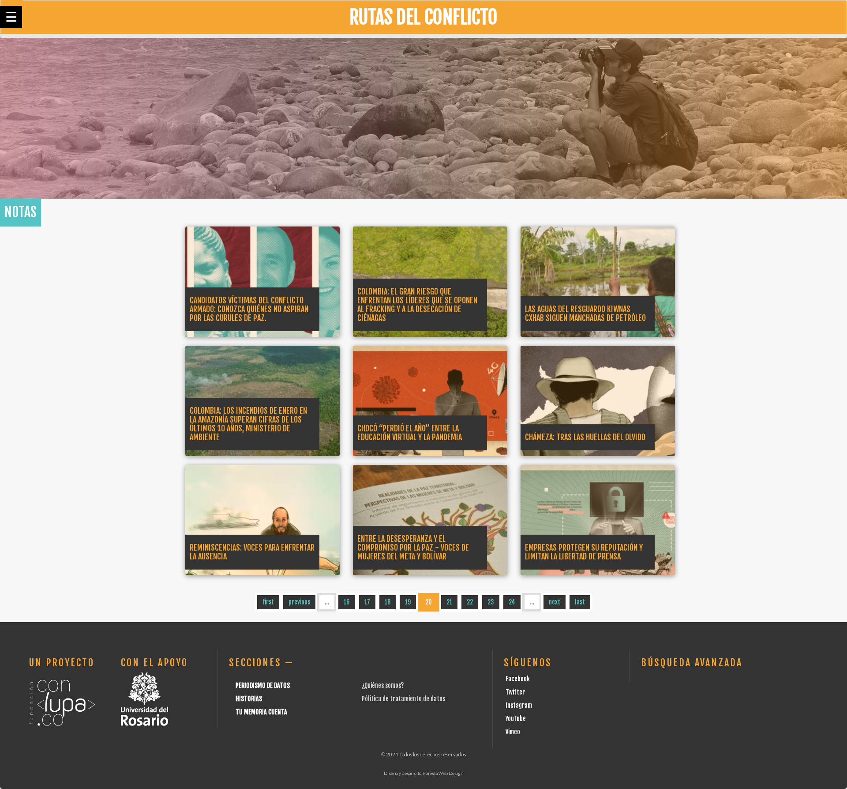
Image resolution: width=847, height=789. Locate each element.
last (580, 602)
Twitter (515, 692)
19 (408, 602)
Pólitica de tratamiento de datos (403, 698)
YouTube (516, 718)
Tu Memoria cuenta (261, 712)
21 (449, 602)
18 (387, 602)
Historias (249, 698)
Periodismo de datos (263, 685)
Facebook (518, 679)
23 (490, 602)
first (268, 602)
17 (367, 602)
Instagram (519, 705)
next (554, 602)
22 (470, 602)
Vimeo (513, 732)
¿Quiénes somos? (383, 685)
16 (347, 602)
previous (299, 602)
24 (512, 602)
